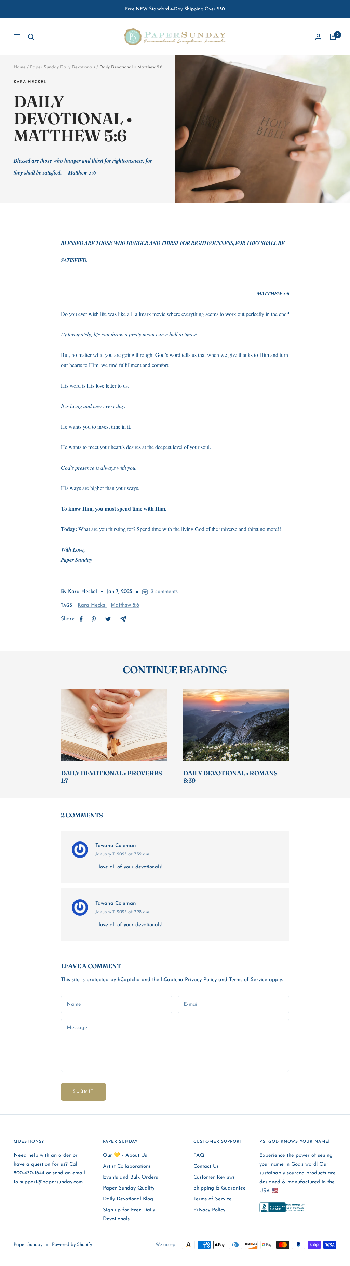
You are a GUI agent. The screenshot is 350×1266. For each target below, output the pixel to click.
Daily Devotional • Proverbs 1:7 (111, 776)
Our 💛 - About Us (125, 1155)
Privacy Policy (201, 980)
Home (20, 67)
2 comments (164, 591)
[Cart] (332, 37)
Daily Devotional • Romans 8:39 (230, 776)
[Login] (318, 37)
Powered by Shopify (72, 1244)
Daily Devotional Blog (128, 1199)
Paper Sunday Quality (128, 1188)
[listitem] (81, 619)
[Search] (31, 37)
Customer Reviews (214, 1177)
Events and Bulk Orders (130, 1177)
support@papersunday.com (51, 1182)
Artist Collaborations (127, 1166)
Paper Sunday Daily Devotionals (62, 67)
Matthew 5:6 (125, 605)
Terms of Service (248, 980)
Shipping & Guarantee (219, 1188)
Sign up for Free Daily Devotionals (129, 1215)
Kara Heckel (30, 82)
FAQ (198, 1155)
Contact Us (206, 1166)
